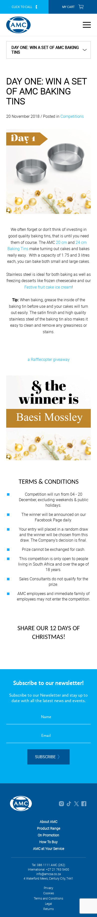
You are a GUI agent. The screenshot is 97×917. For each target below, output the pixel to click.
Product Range (48, 828)
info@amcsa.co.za (48, 874)
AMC (18, 24)
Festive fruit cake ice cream (48, 287)
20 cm (62, 242)
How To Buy (48, 841)
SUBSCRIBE (45, 757)
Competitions (72, 116)
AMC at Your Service (48, 848)
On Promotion (48, 835)
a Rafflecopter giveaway (49, 359)
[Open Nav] (87, 25)
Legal (48, 904)
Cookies (48, 893)
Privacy (48, 888)
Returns (48, 909)
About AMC (48, 821)
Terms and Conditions (48, 898)
